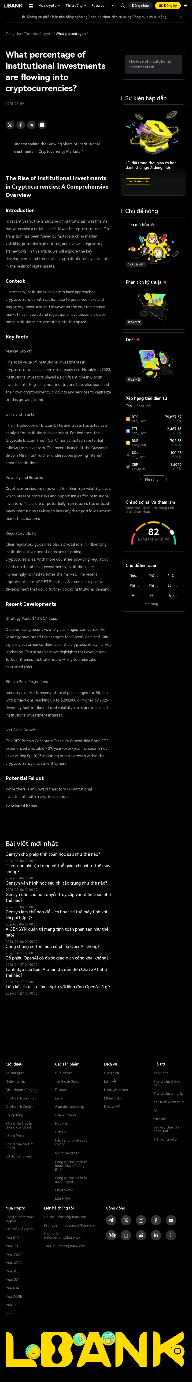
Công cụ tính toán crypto (20, 1219)
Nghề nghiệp (15, 1081)
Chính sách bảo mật (21, 1098)
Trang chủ (13, 34)
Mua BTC (12, 1237)
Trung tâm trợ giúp (168, 1093)
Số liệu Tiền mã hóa (174, 585)
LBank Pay (63, 1198)
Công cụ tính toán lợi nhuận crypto (71, 1180)
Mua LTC (12, 1305)
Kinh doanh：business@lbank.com (70, 1225)
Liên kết (110, 1081)
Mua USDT (14, 1254)
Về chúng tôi (15, 1073)
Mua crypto (49, 5)
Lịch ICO (61, 1132)
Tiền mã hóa (137, 595)
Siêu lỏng (156, 595)
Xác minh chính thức (169, 1102)
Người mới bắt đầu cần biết (137, 575)
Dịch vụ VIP (112, 1107)
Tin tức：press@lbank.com (64, 1246)
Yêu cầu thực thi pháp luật (166, 1129)
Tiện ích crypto (165, 1139)
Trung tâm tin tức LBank (19, 1146)
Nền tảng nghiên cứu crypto (71, 1142)
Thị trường (76, 5)
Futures (103, 5)
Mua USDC (14, 1263)
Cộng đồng (14, 1115)
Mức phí (160, 1119)
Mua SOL (12, 1271)
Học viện (61, 1123)
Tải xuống (161, 1073)
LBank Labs (113, 1098)
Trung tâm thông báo (167, 1083)
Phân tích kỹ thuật (156, 575)
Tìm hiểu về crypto (38, 34)
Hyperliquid (174, 595)
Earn (58, 1098)
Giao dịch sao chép (69, 1107)
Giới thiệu (111, 1073)
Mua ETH (12, 1246)
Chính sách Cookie (19, 1107)
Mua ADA (12, 1288)
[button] (110, 5)
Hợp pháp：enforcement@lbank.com (63, 1235)
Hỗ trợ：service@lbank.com (65, 1217)
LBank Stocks (65, 1115)
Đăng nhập (140, 5)
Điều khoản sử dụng (21, 1090)
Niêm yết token (116, 1090)
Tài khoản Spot (67, 1081)
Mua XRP (12, 1280)
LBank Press (15, 1136)
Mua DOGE (14, 1296)
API (156, 1110)
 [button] (122, 5)
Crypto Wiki (64, 1190)
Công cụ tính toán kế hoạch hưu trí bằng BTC (71, 1165)
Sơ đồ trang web (19, 1156)
